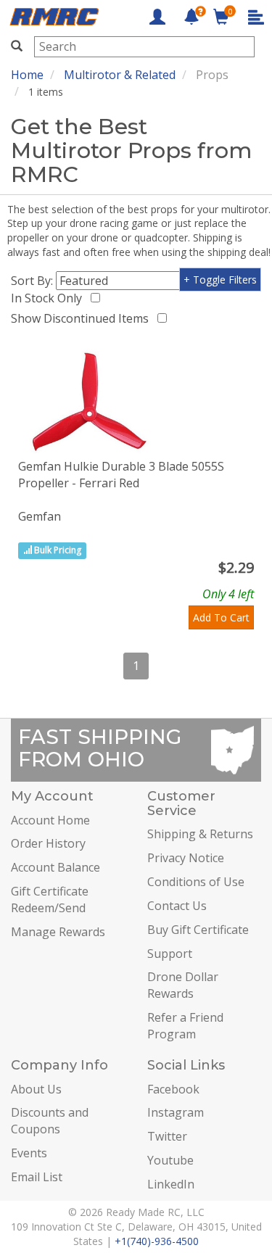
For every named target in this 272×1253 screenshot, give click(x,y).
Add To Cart (221, 617)
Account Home (50, 820)
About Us (36, 1089)
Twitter (167, 1136)
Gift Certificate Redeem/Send (49, 899)
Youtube (170, 1160)
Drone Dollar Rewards (182, 985)
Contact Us (177, 906)
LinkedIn (170, 1184)
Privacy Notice (185, 858)
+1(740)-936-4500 (157, 1241)
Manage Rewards (58, 932)
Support (169, 954)
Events (29, 1153)
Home (27, 75)
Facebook (173, 1089)
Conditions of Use (195, 882)
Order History (48, 843)
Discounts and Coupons (49, 1120)
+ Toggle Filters (220, 279)
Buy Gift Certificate (198, 930)
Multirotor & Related (120, 75)
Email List (36, 1177)
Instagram (175, 1112)
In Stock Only (49, 298)
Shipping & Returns (200, 834)
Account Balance (55, 867)
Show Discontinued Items (82, 318)
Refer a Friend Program (185, 1025)
